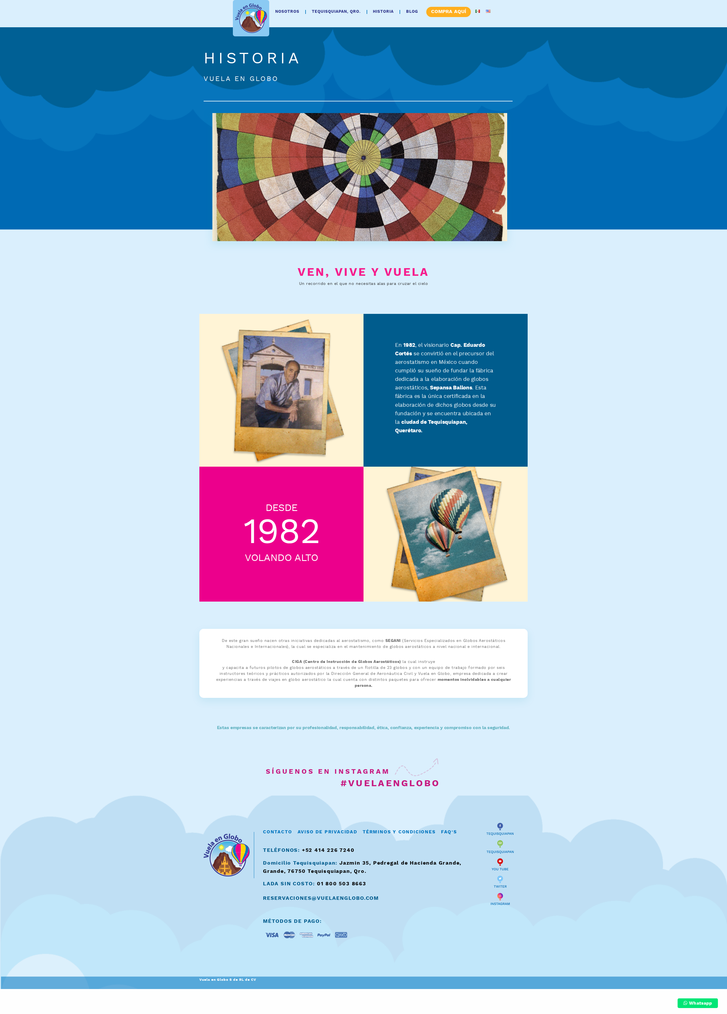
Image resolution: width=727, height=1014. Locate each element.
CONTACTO (277, 832)
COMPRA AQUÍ (448, 12)
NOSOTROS (287, 12)
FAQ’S (449, 832)
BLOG (412, 12)
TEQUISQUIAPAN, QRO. (336, 12)
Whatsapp (700, 1003)
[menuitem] (287, 12)
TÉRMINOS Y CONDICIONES (399, 832)
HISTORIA (383, 12)
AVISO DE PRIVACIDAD (327, 832)
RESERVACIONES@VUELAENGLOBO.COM (321, 898)
